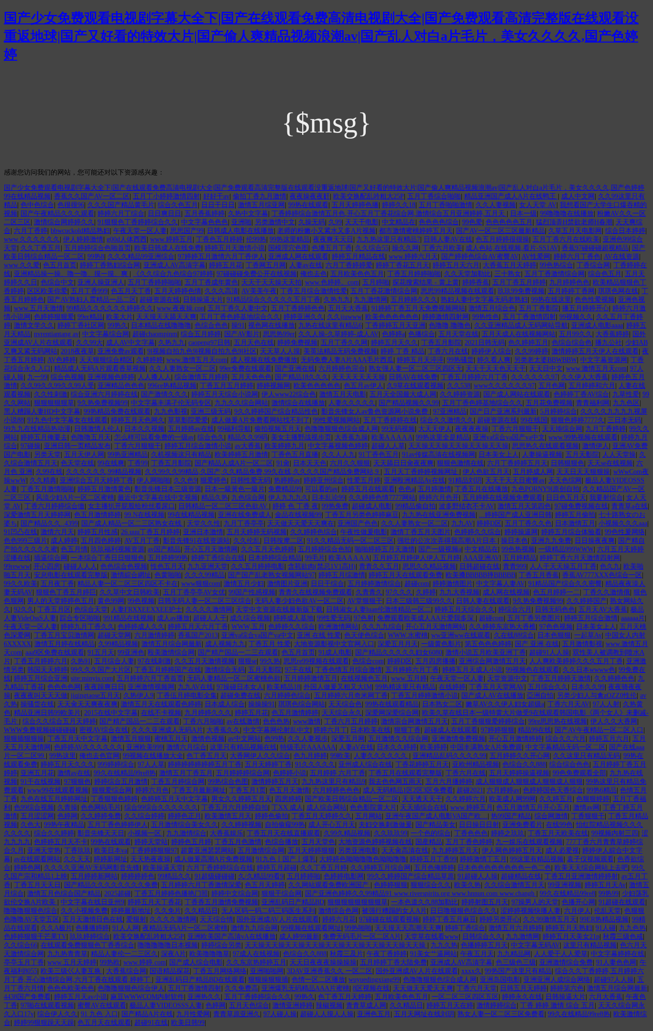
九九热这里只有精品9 (333, 781)
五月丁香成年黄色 (211, 282)
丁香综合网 (593, 265)
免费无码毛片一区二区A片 (362, 936)
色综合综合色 (572, 342)
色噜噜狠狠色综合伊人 (131, 988)
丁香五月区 (54, 609)
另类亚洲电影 (358, 850)
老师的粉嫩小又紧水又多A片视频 (326, 230)
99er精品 (90, 316)
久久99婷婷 (531, 351)
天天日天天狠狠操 (583, 471)
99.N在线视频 (144, 514)
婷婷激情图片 (453, 583)
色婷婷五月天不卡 (60, 841)
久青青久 (369, 592)
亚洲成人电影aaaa (597, 325)
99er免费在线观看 (245, 368)
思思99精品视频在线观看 (457, 291)
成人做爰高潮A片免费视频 (213, 859)
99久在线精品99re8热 (125, 773)
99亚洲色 (131, 652)
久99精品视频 (118, 643)
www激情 (307, 721)
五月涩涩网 (37, 816)
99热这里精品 (290, 239)
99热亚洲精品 (128, 454)
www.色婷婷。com (332, 282)
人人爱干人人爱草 (561, 953)
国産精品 (428, 841)
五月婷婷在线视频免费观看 (502, 497)
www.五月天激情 (38, 308)
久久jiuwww (344, 316)
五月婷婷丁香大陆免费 (393, 962)
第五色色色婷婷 (488, 643)
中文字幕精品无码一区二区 (565, 747)
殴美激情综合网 (171, 652)
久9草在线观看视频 (415, 385)
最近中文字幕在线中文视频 (158, 497)
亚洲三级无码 (211, 411)
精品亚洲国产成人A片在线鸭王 (511, 196)
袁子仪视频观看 (590, 859)
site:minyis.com (92, 678)
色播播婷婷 (92, 928)
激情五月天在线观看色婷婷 (161, 704)
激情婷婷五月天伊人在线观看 (595, 351)
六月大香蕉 (605, 996)
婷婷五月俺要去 (44, 437)
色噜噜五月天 (91, 437)
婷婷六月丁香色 (577, 256)
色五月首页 (59, 265)
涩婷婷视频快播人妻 (531, 910)
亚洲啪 (241, 222)
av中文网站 (244, 738)
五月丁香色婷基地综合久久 (240, 316)
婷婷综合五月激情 (121, 781)
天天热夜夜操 (151, 859)
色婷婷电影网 (344, 876)
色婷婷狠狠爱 (54, 316)
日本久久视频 (144, 428)
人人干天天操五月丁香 (563, 566)
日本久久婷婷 (397, 747)
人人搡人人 (154, 377)
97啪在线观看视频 (47, 1005)
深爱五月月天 (398, 643)
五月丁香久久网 (344, 342)
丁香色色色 (471, 833)
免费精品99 (285, 489)
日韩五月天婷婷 (523, 988)
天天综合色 (345, 704)
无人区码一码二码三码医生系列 (268, 910)
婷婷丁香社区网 (80, 325)
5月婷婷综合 (558, 411)
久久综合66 (20, 945)
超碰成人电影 (372, 506)
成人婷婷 (64, 540)
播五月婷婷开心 (585, 308)
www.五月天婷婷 (72, 962)
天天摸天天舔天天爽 (166, 316)
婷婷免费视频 (297, 342)
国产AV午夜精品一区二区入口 (599, 730)
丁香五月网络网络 (220, 971)
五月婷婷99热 (168, 557)
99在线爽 (111, 463)
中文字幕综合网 (105, 334)
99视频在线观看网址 (311, 928)
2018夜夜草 (77, 351)
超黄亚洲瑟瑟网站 (207, 850)
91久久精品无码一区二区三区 (350, 540)
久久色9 (185, 480)
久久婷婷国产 (586, 600)
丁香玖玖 (77, 850)
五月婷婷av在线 (191, 428)
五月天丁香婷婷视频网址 (421, 471)
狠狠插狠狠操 (24, 738)
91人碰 (606, 928)
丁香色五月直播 (295, 454)
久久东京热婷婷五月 (256, 962)
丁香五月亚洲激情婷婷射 (581, 876)
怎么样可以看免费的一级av (154, 437)
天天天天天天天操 (358, 377)
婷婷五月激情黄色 (104, 489)
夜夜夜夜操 (472, 428)
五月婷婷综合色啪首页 (97, 248)
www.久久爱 (22, 265)
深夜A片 (173, 953)
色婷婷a (393, 334)
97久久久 (399, 592)
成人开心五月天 (331, 824)
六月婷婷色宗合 (341, 368)
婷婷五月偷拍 (575, 514)
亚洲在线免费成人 (245, 514)
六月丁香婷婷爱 (349, 265)
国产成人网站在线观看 (516, 394)
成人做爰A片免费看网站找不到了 (260, 420)
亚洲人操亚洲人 (100, 282)
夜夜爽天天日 (333, 239)
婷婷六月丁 (330, 730)
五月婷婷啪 (303, 876)
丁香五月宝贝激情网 (64, 635)
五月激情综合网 (261, 850)
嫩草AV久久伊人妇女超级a (505, 704)
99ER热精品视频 (604, 919)
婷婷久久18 (398, 204)
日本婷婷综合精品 (275, 557)
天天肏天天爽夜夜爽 (87, 704)
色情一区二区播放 (318, 979)
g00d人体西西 (127, 239)
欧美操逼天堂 (163, 867)
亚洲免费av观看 (121, 351)
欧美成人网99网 (512, 798)
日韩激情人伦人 (97, 428)
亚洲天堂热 (44, 850)
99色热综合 (556, 265)
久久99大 (89, 342)
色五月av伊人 (363, 385)
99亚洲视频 (564, 884)
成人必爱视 (562, 850)
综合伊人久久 (57, 1014)
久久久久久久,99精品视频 (103, 471)
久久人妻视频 (496, 204)
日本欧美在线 (370, 730)
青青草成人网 (366, 1005)
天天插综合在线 (423, 807)
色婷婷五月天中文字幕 (174, 798)
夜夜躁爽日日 (104, 687)
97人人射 (606, 704)
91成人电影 (335, 652)
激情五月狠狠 (131, 738)
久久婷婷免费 (101, 816)
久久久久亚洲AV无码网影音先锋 (92, 867)
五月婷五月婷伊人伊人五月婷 (416, 557)
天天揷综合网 (562, 428)
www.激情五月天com (196, 359)
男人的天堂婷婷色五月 (60, 600)
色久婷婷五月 (528, 342)
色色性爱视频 (595, 299)
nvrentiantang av (56, 334)
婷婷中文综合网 (234, 893)
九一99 (37, 377)
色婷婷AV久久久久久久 (88, 747)
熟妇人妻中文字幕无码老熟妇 (484, 299)
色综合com (368, 661)
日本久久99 (588, 687)
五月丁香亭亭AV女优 (194, 592)
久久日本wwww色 (589, 669)
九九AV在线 (195, 687)
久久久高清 (221, 291)
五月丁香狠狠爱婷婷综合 (488, 721)
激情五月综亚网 (261, 204)
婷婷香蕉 (475, 282)
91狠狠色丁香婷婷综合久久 (138, 222)
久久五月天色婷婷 (267, 549)
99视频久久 (576, 316)
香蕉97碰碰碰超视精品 (595, 248)
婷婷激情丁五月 (483, 859)
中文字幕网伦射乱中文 (276, 730)
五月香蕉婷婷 (205, 213)
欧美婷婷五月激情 (241, 454)
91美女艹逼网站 (433, 953)
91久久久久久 (315, 764)
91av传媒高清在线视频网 (438, 454)
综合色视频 (67, 377)
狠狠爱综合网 (112, 790)
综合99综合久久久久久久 (161, 807)
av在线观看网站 (37, 859)
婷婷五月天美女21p (571, 936)
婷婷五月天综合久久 (465, 609)
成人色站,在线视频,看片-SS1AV (512, 248)
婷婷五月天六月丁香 (198, 626)
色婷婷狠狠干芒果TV (35, 936)
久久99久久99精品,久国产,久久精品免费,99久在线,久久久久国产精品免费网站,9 (263, 471)
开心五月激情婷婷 (515, 738)
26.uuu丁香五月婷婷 (150, 532)
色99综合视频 (34, 807)
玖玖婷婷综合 (90, 936)
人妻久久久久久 (351, 402)
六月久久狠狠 (350, 463)
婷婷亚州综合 (324, 480)
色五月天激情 (289, 790)
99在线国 (534, 420)
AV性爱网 (536, 256)
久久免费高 (241, 988)
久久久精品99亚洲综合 (141, 256)
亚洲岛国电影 (500, 979)
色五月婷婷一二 (556, 592)
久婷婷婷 (149, 359)
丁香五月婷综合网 (178, 781)
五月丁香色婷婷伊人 (117, 824)
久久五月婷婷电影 (257, 566)
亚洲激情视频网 (151, 687)
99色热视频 (518, 549)
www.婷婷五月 (171, 239)
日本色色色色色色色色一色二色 (504, 867)
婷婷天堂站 (151, 841)
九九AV (462, 523)
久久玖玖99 (390, 833)
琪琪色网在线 (618, 291)
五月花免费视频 (549, 402)
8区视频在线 (371, 988)
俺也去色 (313, 273)
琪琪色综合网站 (301, 704)
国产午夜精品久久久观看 (57, 213)
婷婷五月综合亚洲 (40, 678)
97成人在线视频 (256, 953)
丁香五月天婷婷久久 (322, 816)
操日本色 (514, 540)
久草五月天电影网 (575, 230)
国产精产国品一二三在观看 (238, 652)
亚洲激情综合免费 (566, 962)
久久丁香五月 (41, 248)
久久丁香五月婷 (323, 867)
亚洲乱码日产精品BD (292, 902)
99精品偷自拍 (415, 506)
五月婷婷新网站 (94, 876)
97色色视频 (556, 626)
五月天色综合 (249, 1005)
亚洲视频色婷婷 (110, 377)
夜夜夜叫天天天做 (40, 695)
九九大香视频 (459, 592)
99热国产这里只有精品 (518, 971)
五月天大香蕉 (348, 308)
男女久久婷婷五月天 (241, 798)
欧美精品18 (283, 687)
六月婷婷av (503, 790)
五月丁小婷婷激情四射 (166, 196)
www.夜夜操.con (180, 308)
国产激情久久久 (164, 394)
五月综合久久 (548, 687)
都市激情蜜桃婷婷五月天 (416, 230)
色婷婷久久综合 (477, 532)
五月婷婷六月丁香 (412, 669)
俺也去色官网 (99, 755)
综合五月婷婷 (201, 334)
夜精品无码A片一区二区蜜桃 (185, 928)
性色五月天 (167, 566)
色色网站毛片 (101, 807)
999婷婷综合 (116, 764)
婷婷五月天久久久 (67, 764)
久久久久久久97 (534, 377)
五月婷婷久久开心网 (520, 755)
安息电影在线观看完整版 (71, 575)
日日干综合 (327, 583)
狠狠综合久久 (431, 884)
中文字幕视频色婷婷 (338, 446)
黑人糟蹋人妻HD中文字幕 (42, 411)
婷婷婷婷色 (137, 876)
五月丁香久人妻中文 (237, 308)
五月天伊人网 (84, 454)
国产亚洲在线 (295, 368)
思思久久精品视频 (429, 566)
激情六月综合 (186, 747)
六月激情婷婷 (154, 635)
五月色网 (551, 385)
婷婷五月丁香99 (433, 859)
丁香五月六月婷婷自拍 (234, 807)
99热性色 (485, 316)
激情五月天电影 (342, 394)
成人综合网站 (326, 807)
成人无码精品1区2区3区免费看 (408, 790)
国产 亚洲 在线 (537, 643)
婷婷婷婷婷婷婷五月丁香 (204, 764)
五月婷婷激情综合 (374, 583)
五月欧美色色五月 (357, 273)
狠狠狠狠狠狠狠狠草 (357, 902)
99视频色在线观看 (532, 669)
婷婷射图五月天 (484, 902)
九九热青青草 (67, 953)
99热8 (95, 256)
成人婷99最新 (299, 936)
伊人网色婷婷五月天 (512, 850)
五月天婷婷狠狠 (311, 850)
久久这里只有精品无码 (586, 755)
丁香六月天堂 (477, 988)
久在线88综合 (514, 635)
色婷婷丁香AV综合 (581, 394)
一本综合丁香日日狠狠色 (107, 557)
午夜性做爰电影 (363, 532)
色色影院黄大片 (373, 807)
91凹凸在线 (20, 532)
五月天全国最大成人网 (403, 394)
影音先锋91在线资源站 (196, 540)
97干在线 (298, 669)
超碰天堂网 (114, 635)
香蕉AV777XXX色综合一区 (602, 575)
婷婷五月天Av (605, 884)
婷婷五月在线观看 (368, 489)
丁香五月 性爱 (270, 643)
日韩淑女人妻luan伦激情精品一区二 (378, 609)
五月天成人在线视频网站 (518, 334)
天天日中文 (546, 368)
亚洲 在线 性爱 (319, 635)
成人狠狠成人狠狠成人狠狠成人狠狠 (529, 781)
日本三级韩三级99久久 (419, 600)
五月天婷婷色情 (177, 291)
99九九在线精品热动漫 (37, 428)
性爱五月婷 (364, 480)
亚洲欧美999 (144, 747)
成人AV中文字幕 (130, 342)
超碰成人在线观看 (451, 730)
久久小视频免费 (84, 910)
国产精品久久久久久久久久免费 (111, 884)
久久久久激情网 (208, 609)
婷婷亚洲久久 (303, 316)
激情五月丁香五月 (186, 773)
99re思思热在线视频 (557, 721)
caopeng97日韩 (209, 342)
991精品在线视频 (128, 618)
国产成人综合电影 (196, 962)
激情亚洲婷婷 (292, 1005)
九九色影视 (170, 411)
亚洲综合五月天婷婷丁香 (96, 480)
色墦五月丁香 (332, 248)
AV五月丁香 (142, 540)
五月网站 (368, 816)
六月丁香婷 (30, 230)
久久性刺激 (50, 394)
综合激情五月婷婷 (201, 377)
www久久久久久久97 (504, 385)
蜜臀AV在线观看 (101, 1005)
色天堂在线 (77, 463)
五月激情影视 (582, 643)
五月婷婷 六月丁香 (337, 773)
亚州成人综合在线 (365, 764)
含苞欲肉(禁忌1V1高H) (322, 566)
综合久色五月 (178, 204)
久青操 (67, 807)
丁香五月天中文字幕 (77, 738)
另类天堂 (47, 454)
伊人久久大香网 (613, 721)
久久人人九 (338, 454)
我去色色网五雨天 (395, 781)
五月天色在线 (254, 342)
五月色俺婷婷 (434, 867)
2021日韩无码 (485, 342)
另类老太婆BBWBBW (545, 359)
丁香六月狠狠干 (515, 428)
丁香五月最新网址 (199, 790)
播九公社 (608, 342)
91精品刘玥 (465, 480)
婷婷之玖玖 (507, 833)
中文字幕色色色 (204, 222)
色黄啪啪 (167, 575)
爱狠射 (136, 919)
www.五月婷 (409, 678)
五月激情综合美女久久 (184, 824)
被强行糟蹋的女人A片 (394, 910)
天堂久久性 (203, 523)
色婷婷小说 (289, 773)
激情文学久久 (34, 325)
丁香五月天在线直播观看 (283, 833)
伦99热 (256, 239)
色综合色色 (211, 325)
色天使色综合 (364, 635)
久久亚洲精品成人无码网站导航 (521, 325)
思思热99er (279, 334)
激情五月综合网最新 (171, 643)
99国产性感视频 (252, 592)
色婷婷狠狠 (390, 884)
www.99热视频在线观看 (583, 437)
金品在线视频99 (298, 514)
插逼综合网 (50, 557)
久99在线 (49, 471)
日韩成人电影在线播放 (240, 230)
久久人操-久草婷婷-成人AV (338, 334)
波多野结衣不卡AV (466, 506)
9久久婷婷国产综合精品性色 (276, 411)
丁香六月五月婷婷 (351, 721)
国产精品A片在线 (147, 1014)
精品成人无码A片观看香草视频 (100, 368)
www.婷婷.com (144, 962)
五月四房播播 (435, 661)
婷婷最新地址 (131, 910)
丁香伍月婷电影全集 (187, 695)
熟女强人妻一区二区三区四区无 (415, 368)
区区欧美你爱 (47, 291)
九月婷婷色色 (569, 282)
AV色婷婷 (61, 359)
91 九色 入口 (99, 1014)
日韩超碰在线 (479, 566)
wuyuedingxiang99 (374, 979)
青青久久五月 (379, 566)
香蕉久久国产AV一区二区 (92, 196)
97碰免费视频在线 (581, 506)
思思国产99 (187, 230)
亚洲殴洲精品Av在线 (414, 480)
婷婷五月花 (225, 265)
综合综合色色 (569, 764)
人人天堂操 (619, 454)
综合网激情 (551, 816)
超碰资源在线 (160, 299)
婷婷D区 (489, 523)
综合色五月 (604, 273)
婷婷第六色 (567, 988)
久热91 (81, 661)
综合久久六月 (565, 738)
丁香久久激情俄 (606, 592)
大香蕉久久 (223, 730)
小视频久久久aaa (623, 523)
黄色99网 (111, 600)
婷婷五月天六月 (456, 265)
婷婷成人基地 (293, 618)
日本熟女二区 (442, 704)
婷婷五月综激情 (341, 575)
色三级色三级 (516, 962)
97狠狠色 (77, 781)
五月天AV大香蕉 (602, 609)
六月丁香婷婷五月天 (517, 463)
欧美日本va (110, 850)
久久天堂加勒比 (467, 273)
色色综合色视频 (123, 566)
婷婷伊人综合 (491, 351)
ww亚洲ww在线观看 (460, 635)
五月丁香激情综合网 (554, 273)
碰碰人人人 (80, 566)
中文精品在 (398, 222)
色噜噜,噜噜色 (450, 325)
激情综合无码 (225, 669)
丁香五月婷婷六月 (40, 661)
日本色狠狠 (554, 635)
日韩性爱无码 (250, 480)
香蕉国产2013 (198, 635)
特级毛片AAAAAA (308, 747)
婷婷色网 (27, 867)
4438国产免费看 (27, 996)
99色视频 (141, 600)
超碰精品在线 (521, 876)
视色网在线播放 (271, 325)
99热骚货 (460, 359)
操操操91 (261, 704)
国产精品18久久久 (301, 377)
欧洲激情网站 (338, 626)
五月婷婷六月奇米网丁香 (351, 695)
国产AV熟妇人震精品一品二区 (91, 299)
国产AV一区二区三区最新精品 (500, 230)
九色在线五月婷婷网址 (54, 798)
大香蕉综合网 (126, 971)
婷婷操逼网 (521, 532)
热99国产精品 (511, 816)
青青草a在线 (629, 506)
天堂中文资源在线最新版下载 (279, 609)
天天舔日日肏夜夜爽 (403, 463)
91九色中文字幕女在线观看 (67, 420)
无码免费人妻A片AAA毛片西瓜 (347, 359)
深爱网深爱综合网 (392, 712)
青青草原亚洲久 (236, 1014)
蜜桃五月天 (171, 738)
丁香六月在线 (448, 351)
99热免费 (335, 506)
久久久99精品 (205, 575)
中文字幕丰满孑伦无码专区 (171, 402)
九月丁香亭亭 (244, 523)
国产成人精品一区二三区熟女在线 (132, 523)
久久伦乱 (246, 540)
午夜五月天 (477, 953)
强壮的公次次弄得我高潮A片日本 (447, 540)
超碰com (416, 583)
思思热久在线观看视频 (545, 446)
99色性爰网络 (625, 532)
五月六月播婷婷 (448, 781)
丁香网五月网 (266, 265)
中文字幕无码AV (535, 945)
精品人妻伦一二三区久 (124, 953)
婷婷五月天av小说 (80, 996)
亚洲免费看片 (522, 824)
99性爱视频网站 (336, 420)
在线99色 (559, 824)
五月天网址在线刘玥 (424, 1014)
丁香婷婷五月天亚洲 (395, 325)
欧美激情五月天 (228, 816)
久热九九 (337, 299)
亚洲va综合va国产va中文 (509, 437)
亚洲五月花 (37, 773)
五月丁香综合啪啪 (434, 196)
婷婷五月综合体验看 (571, 532)
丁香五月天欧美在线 (558, 833)
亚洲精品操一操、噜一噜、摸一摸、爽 (72, 273)
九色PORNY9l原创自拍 (545, 489)
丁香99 (138, 463)
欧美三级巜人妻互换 (72, 971)
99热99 (609, 893)
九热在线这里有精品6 (330, 325)
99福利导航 (234, 428)
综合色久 (210, 437)
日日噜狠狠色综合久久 (463, 910)
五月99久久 (575, 334)
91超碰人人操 (477, 876)
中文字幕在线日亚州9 (92, 902)
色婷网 (67, 816)
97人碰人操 (280, 1014)
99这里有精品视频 (537, 859)
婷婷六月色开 (439, 497)
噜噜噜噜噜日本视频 (168, 945)
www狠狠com (200, 583)
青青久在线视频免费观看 (315, 592)
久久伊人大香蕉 (584, 377)
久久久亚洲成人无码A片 (167, 730)
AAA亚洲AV (481, 557)
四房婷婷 (288, 798)
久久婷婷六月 (466, 798)
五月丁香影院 (539, 308)
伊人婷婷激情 (83, 239)
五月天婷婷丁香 (268, 764)
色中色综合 (37, 204)
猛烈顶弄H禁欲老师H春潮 (574, 222)
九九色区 (626, 402)
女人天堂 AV (537, 204)
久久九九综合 (382, 626)
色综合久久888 (524, 764)
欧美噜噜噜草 (209, 953)
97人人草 (151, 764)
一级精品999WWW (566, 549)
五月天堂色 (318, 841)
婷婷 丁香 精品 (402, 351)
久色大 (31, 824)
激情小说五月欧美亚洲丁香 (486, 652)
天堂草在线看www (431, 936)
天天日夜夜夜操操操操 (323, 962)
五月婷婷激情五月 (310, 678)
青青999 (514, 566)
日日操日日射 (479, 824)
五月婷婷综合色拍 (324, 549)
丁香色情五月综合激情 (348, 669)
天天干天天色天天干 (496, 368)
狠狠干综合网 (281, 893)
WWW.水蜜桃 (408, 635)
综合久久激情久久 (447, 420)
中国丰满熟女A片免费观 (486, 747)
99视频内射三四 (614, 833)
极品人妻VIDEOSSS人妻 (166, 1005)
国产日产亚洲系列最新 (503, 411)
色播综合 (421, 334)
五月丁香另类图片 (534, 618)
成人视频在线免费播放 (263, 359)
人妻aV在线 (356, 747)
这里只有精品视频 (590, 945)
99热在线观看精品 (392, 704)
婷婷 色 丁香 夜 (295, 506)
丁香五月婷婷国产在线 (167, 669)
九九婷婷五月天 (455, 850)
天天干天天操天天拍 (271, 282)
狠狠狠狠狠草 (54, 402)
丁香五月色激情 (238, 841)
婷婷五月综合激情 (591, 618)
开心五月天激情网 (211, 549)
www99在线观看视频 (57, 790)
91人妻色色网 (616, 962)
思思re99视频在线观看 (316, 661)
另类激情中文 (275, 222)
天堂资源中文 (507, 678)
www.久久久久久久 (32, 239)
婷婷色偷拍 (271, 816)
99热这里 (62, 755)
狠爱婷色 (213, 480)
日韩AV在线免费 (413, 377)
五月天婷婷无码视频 (257, 532)
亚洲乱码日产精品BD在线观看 (200, 979)
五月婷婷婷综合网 (243, 773)
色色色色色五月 (509, 222)
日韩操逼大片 (203, 299)
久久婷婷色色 (614, 678)
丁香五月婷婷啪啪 (414, 273)
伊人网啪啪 (153, 480)
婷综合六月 (515, 609)
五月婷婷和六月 (591, 385)
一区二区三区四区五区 (465, 996)
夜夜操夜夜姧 (310, 196)
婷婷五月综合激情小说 (197, 446)
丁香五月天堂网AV (496, 687)
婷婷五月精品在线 (358, 256)
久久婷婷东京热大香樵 (502, 626)
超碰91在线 (151, 1022)
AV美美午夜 (259, 291)
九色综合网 (248, 497)
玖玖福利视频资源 (117, 549)
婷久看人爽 (494, 359)
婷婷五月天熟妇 (568, 928)
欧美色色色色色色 (392, 316)
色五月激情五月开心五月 (533, 807)
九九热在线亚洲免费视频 (439, 514)
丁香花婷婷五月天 (422, 764)
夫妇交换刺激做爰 (385, 824)
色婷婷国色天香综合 (553, 790)
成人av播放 (173, 618)
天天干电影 (362, 222)
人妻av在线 (305, 265)
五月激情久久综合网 (398, 738)
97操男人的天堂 (535, 902)
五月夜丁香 (57, 583)
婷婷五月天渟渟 (420, 359)
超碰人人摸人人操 (327, 1014)
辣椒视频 (329, 1005)
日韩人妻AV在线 (448, 239)
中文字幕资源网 (603, 359)
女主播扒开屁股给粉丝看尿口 (131, 506)
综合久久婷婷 (54, 833)
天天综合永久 (342, 712)
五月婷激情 (434, 489)
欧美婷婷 (433, 747)
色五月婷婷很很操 (502, 239)
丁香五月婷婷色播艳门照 (171, 893)
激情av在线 (73, 773)
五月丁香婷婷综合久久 (257, 996)
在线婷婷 (452, 687)
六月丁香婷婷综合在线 (219, 867)
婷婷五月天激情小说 (235, 248)
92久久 (24, 609)
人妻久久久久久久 (381, 755)
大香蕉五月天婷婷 (509, 265)
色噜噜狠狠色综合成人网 (341, 428)
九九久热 (444, 945)
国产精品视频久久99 (409, 402)
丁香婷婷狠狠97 (154, 850)
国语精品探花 (170, 971)
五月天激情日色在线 (93, 919)
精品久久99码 (248, 437)
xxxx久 (471, 971)
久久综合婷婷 (144, 816)
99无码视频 (398, 428)
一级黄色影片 (441, 643)
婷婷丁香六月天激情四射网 (580, 557)
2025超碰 (117, 893)
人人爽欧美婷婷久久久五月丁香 (576, 661)
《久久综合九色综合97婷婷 (173, 273)
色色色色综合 (439, 222)
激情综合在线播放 (298, 402)
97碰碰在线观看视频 (389, 919)
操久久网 (405, 248)
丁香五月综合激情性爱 (313, 291)
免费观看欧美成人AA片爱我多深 (426, 618)
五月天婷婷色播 (355, 204)
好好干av (216, 196)
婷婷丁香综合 (465, 928)
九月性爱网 (193, 1014)
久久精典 (43, 480)
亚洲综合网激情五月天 (492, 661)
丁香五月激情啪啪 (47, 489)
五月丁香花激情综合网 (383, 291)
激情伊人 (595, 446)
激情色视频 (208, 738)
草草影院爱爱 (188, 420)
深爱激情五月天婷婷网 (37, 514)
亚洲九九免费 (551, 540)
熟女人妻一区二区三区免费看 (500, 1014)
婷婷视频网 (273, 385)
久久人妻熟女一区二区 (182, 368)
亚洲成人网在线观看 (298, 256)
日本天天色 (309, 463)
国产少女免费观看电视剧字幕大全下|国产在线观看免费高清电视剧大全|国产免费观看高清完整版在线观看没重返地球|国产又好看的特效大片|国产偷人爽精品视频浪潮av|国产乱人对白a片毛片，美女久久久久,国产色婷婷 (321, 36)
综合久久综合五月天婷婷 (59, 721)
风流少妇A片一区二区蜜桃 (75, 497)
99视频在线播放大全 (153, 755)
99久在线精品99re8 (567, 893)
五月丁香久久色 (528, 523)
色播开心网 (578, 902)
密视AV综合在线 (103, 730)
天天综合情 (216, 919)
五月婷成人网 (533, 471)
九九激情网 (370, 299)
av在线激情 (243, 721)
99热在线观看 (308, 204)
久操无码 (311, 222)
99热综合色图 (228, 781)
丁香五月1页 (247, 790)
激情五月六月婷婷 (515, 928)
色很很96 (70, 204)
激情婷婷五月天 (274, 781)
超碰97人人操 (614, 979)
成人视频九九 (225, 643)
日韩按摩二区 (283, 540)
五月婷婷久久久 (414, 299)
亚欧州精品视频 (475, 764)
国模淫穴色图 (288, 248)
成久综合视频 (250, 618)
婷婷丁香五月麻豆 (449, 919)
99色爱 (472, 222)
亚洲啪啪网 (266, 971)
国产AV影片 (242, 334)
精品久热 (214, 497)
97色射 (364, 618)
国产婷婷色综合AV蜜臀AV (480, 256)
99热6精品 (602, 790)
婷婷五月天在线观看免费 (405, 575)
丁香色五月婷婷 (219, 239)
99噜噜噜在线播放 (567, 213)
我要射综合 (606, 497)
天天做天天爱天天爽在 (300, 523)
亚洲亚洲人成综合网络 (556, 979)
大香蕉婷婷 (612, 334)
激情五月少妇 (244, 583)
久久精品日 (201, 910)
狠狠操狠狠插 (268, 979)
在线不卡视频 (161, 712)
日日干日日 (218, 204)
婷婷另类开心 (499, 919)
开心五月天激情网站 (435, 626)
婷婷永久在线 (522, 996)
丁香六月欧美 (442, 248)
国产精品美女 (435, 824)
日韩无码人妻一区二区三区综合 (204, 600)
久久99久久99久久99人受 (57, 385)
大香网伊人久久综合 (260, 755)
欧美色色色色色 (317, 385)
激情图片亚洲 (287, 583)
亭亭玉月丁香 (24, 962)
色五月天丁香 (131, 291)
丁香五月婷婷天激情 (561, 678)
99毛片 (315, 557)
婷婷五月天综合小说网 (224, 394)
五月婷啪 (375, 282)
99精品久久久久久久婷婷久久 (109, 308)
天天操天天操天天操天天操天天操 (458, 446)
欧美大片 (119, 316)
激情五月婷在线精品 (64, 643)
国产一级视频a (439, 549)
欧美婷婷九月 (284, 446)
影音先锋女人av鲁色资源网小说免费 (375, 411)
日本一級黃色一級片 (235, 489)
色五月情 (74, 549)
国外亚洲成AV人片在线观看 (278, 919)
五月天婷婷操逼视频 (519, 773)
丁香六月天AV (568, 704)
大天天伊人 (435, 428)
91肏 (283, 463)
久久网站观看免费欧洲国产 (329, 884)
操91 (238, 325)
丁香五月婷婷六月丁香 (474, 377)
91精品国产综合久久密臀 (565, 583)
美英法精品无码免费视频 (340, 351)
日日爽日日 (164, 213)
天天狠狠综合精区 (106, 359)
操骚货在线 (37, 704)
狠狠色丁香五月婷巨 (66, 592)
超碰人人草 (388, 446)
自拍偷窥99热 (285, 824)
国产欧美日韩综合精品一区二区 (352, 798)
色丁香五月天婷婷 (344, 996)
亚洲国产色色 (357, 523)
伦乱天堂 (607, 910)
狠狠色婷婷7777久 (577, 420)
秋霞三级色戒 (623, 936)
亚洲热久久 (204, 996)
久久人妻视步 (308, 738)
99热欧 (110, 962)
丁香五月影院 (441, 342)
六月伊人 (577, 910)
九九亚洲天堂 (207, 566)
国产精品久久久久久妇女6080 (398, 652)
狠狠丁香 (407, 730)
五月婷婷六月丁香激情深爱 (201, 884)
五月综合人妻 (114, 661)
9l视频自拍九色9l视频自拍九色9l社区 (202, 351)
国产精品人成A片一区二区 (234, 463)
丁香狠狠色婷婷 (114, 798)
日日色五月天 (566, 497)
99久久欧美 (20, 583)
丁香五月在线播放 (481, 489)
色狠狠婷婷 (592, 798)
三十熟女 (507, 273)
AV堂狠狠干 (364, 600)
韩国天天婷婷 (47, 669)
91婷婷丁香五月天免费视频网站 (418, 308)
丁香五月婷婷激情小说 (424, 695)
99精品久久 (174, 876)
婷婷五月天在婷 (449, 1005)
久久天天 (77, 859)
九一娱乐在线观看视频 (529, 841)
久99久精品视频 (347, 833)
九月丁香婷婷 (606, 428)
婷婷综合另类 (221, 945)
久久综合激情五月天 (514, 884)
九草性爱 (625, 394)
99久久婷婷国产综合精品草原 (410, 876)
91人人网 (125, 928)
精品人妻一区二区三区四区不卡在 (127, 583)
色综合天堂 (91, 609)
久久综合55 (372, 248)
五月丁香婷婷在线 (390, 420)
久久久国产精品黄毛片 (120, 204)
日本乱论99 (328, 497)
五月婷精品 (519, 557)
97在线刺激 (154, 661)
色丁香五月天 (206, 755)
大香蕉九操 (351, 437)
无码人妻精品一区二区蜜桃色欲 (234, 678)
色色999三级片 (25, 540)
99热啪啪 (358, 928)
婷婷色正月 (184, 816)
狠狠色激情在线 (460, 463)
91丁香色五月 (379, 454)
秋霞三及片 (346, 953)
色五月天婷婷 (265, 884)
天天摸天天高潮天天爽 (408, 928)
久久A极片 (56, 928)
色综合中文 (57, 282)
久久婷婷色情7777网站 (381, 497)
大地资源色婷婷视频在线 (375, 841)
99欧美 (340, 755)
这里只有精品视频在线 (243, 747)
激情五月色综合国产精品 (64, 893)
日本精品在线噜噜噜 (161, 325)
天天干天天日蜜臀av (515, 480)
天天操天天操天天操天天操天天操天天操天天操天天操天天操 (336, 945)
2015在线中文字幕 (111, 712)
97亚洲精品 (450, 411)
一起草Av (588, 635)
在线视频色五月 (364, 678)
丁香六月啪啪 (203, 721)
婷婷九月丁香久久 (87, 626)
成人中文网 (578, 196)
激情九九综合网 (254, 928)
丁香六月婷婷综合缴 (54, 506)
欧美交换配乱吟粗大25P (368, 196)
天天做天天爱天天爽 (423, 988)
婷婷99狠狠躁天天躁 (44, 1022)
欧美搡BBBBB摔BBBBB (480, 575)
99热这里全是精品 (442, 437)
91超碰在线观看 (622, 902)
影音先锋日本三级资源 (167, 489)
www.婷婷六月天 (413, 256)
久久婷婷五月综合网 (380, 867)
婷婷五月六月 (609, 738)
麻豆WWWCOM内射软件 (147, 996)
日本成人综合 (225, 704)
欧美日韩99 (188, 1022)
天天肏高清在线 (404, 850)
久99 (335, 222)
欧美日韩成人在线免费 (167, 248)
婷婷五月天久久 (394, 342)
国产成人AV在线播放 (492, 695)
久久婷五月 (556, 798)
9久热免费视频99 (102, 402)
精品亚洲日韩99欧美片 (47, 712)
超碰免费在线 (240, 695)
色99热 (274, 738)
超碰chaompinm (154, 334)
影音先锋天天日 (100, 833)
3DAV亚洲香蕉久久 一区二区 (329, 971)
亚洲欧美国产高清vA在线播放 (231, 936)
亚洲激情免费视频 (458, 738)
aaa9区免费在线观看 (54, 652)
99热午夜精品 (64, 824)
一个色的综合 (431, 833)
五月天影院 (582, 454)
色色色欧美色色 (70, 988)
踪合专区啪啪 (80, 618)
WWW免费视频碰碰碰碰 (40, 730)
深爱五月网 (348, 738)
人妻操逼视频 (542, 454)
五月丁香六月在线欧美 (566, 239)
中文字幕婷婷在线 (617, 953)
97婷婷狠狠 (497, 730)
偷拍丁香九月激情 (259, 196)
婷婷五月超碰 (277, 867)
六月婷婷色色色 (336, 790)
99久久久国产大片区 (101, 669)
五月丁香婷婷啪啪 (154, 282)
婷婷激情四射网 (445, 316)
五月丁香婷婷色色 (298, 308)
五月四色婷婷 (101, 540)
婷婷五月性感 (97, 532)
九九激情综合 (186, 833)
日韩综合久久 (482, 936)
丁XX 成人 (287, 807)
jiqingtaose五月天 (95, 695)
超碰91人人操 (549, 652)
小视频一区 (145, 833)
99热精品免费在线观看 (117, 411)
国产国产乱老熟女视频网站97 (271, 575)
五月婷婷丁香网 (571, 291)
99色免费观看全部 (579, 773)
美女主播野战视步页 (301, 437)
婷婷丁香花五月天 (402, 265)
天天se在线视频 (610, 463)
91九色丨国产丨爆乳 (286, 859)
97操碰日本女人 (240, 687)
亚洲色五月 (374, 1014)
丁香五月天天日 (37, 884)
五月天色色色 (251, 377)
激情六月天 (57, 532)
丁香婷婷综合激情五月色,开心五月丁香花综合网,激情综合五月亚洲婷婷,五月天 (389, 213)
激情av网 (586, 807)
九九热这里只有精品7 (388, 239)
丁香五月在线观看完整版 (405, 773)
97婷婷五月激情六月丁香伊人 (221, 256)
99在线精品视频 (27, 196)
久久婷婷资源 (460, 394)
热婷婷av (287, 480)
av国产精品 (164, 549)
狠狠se (247, 661)
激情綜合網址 (131, 575)
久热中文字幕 (248, 213)
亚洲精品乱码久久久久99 (449, 755)
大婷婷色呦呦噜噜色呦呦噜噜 (362, 859)
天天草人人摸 (280, 351)
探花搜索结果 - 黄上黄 (425, 282)
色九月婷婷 (310, 755)
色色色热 (276, 721)
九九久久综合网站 (241, 402)
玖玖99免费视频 (521, 291)
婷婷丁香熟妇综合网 (110, 265)
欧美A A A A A (392, 437)
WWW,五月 (248, 626)
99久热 (270, 661)
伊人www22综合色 (288, 394)
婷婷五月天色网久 (137, 420)
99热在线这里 (551, 299)
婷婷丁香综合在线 (218, 557)
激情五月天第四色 (524, 506)
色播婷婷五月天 (484, 945)
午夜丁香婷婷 (387, 953)
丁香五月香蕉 (539, 575)
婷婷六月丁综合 (121, 213)
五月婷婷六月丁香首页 (150, 678)
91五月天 (100, 652)
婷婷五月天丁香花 (154, 902)
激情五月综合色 (491, 308)
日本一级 (523, 213)
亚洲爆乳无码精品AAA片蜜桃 (305, 988)
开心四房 (46, 566)
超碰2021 (470, 790)
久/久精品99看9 (260, 876)
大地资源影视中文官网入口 (334, 643)
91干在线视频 (41, 781)
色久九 (610, 566)
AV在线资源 (621, 256)
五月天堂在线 (458, 334)
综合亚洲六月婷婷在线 (104, 394)
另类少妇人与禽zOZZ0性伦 (597, 695)
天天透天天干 (422, 798)
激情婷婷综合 (497, 1005)
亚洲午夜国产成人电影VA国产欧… (436, 816)
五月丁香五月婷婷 (519, 282)
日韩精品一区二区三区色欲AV (223, 506)
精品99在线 (534, 730)
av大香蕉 (248, 446)
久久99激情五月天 (550, 919)
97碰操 (31, 446)
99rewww (17, 566)
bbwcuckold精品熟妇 (80, 230)
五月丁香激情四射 (529, 316)
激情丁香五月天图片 (421, 532)
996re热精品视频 (172, 385)
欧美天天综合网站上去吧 (591, 867)
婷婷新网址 (110, 859)
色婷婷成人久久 (141, 626)
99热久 (118, 325)
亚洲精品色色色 (121, 385)
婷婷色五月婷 (191, 841)
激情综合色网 (338, 910)
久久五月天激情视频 (204, 661)
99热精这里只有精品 (405, 687)
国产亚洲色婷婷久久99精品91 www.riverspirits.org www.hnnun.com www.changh (420, 893)
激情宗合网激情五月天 (414, 721)
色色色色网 (64, 687)
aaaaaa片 (633, 618)
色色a (406, 489)
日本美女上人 (499, 454)
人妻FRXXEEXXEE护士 (146, 609)
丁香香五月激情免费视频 (221, 902)
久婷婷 (426, 592)
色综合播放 (281, 841)
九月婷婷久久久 (208, 712)
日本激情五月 (575, 523)
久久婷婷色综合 (313, 532)
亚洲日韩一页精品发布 (77, 446)
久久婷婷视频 (241, 824)
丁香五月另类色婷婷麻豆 (362, 514)
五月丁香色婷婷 (469, 841)
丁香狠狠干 (588, 816)
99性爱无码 (333, 618)
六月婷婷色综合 (287, 695)
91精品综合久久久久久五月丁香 (273, 299)
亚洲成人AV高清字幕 (174, 265)
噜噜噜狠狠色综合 (30, 910)
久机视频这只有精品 (181, 454)
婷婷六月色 (152, 790)
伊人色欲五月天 (486, 471)
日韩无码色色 (555, 609)
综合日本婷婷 (625, 230)
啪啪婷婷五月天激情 (385, 549)
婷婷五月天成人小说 (472, 669)
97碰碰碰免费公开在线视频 (257, 273)
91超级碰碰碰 (215, 876)
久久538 (458, 385)
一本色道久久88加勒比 (424, 902)
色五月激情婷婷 (97, 514)
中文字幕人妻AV (500, 583)
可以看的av (321, 489)
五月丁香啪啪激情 (445, 204)
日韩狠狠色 (567, 463)
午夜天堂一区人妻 (140, 230)
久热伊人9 (138, 695)
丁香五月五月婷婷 (226, 385)
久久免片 (167, 910)
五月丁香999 (89, 291)
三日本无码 (624, 420)
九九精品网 (514, 953)
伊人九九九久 (288, 497)
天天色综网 (565, 480)
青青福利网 (592, 402)
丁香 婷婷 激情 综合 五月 (557, 1005)
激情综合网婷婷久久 (64, 222)
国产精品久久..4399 (49, 523)
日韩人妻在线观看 (483, 600)
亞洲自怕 (540, 695)
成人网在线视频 (506, 592)
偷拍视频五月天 (277, 428)
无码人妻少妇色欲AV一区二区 (299, 600)
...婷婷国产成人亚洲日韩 (515, 514)
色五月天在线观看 (104, 1022)
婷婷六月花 (339, 919)
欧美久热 (467, 884)
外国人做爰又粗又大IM (338, 687)
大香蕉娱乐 (226, 833)
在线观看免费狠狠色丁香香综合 (87, 945)
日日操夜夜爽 (595, 540)
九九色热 (632, 928)
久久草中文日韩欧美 (129, 592)
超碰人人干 (210, 618)
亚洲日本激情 (203, 532)
